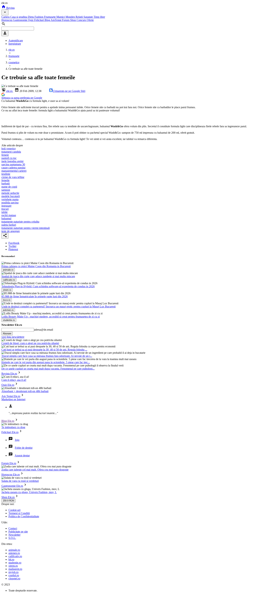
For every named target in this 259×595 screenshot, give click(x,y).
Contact (12, 528)
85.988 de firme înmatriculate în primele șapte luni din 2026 (34, 296)
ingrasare (6, 205)
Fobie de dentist (23, 447)
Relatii (80, 16)
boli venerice (8, 148)
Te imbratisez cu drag (13, 427)
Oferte (90, 20)
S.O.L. (12, 537)
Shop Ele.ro (8, 497)
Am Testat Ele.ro (10, 396)
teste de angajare (10, 231)
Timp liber (99, 16)
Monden (71, 16)
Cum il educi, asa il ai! (13, 379)
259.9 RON (8, 500)
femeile (5, 180)
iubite (4, 212)
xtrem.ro (13, 565)
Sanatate (89, 16)
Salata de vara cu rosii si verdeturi (20, 480)
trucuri (5, 208)
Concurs (82, 20)
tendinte (5, 173)
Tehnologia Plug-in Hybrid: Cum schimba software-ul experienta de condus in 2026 (48, 286)
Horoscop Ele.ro (10, 474)
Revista (10, 7)
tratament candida (11, 151)
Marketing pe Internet (13, 399)
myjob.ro (13, 572)
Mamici (61, 16)
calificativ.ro (15, 556)
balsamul (6, 218)
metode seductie (10, 193)
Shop (73, 20)
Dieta (31, 16)
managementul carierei (13, 170)
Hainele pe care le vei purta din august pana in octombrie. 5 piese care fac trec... (45, 362)
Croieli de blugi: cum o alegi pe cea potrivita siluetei (30, 343)
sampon (5, 189)
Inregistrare (14, 43)
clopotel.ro (14, 578)
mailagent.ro (15, 568)
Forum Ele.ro (8, 463)
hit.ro (11, 559)
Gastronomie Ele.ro (12, 485)
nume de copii (9, 186)
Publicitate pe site (18, 531)
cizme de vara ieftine (12, 177)
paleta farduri (8, 224)
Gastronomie (20, 20)
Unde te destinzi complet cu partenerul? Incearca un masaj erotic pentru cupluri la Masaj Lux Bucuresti (58, 306)
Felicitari (39, 20)
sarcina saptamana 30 (13, 164)
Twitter (12, 246)
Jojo (17, 439)
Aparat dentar (22, 455)
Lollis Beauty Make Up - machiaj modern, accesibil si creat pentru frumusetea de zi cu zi (50, 316)
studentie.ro (14, 562)
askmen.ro (14, 553)
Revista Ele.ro (9, 373)
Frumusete (50, 16)
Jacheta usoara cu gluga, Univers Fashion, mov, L (29, 492)
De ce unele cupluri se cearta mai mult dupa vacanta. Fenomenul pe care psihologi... (48, 368)
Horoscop (7, 20)
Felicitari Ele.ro (9, 432)
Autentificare (15, 40)
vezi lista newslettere (12, 336)
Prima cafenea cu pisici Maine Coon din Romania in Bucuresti (36, 266)
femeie (5, 154)
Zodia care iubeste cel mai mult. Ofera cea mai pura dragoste (35, 469)
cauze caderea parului (13, 167)
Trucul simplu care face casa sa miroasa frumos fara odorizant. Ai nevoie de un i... (46, 355)
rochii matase (8, 215)
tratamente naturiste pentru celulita (20, 221)
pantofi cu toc (9, 158)
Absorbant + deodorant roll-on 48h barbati (24, 391)
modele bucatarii (10, 196)
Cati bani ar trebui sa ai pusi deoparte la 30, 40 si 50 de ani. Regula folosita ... (44, 349)
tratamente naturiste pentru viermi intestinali (25, 227)
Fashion (39, 16)
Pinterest (13, 249)
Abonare (7, 333)
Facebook (13, 242)
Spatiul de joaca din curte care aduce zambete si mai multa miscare (38, 276)
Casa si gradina (19, 16)
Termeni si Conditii (19, 513)
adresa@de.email (43, 329)
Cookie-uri (14, 510)
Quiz (31, 20)
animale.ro (14, 549)
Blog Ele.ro (7, 420)
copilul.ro (13, 575)
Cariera (5, 16)
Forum (66, 20)
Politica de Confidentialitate (23, 516)
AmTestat (56, 20)
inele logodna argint (12, 161)
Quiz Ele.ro (7, 384)
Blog (48, 20)
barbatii (5, 183)
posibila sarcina (9, 202)
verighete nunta (9, 199)
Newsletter (14, 534)
